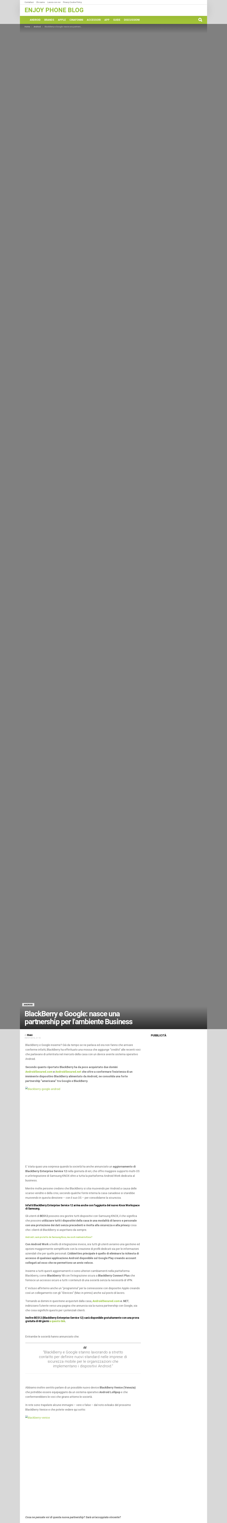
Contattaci (29, 2)
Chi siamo (40, 2)
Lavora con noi (54, 2)
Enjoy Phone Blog (54, 10)
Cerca (200, 20)
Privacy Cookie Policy (72, 2)
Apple (62, 19)
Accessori (94, 19)
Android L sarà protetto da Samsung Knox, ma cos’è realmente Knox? (58, 1237)
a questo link (57, 1321)
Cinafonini (76, 19)
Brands (49, 19)
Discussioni (132, 19)
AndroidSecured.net (68, 1071)
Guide (116, 19)
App (106, 19)
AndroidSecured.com (39, 1071)
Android (35, 19)
